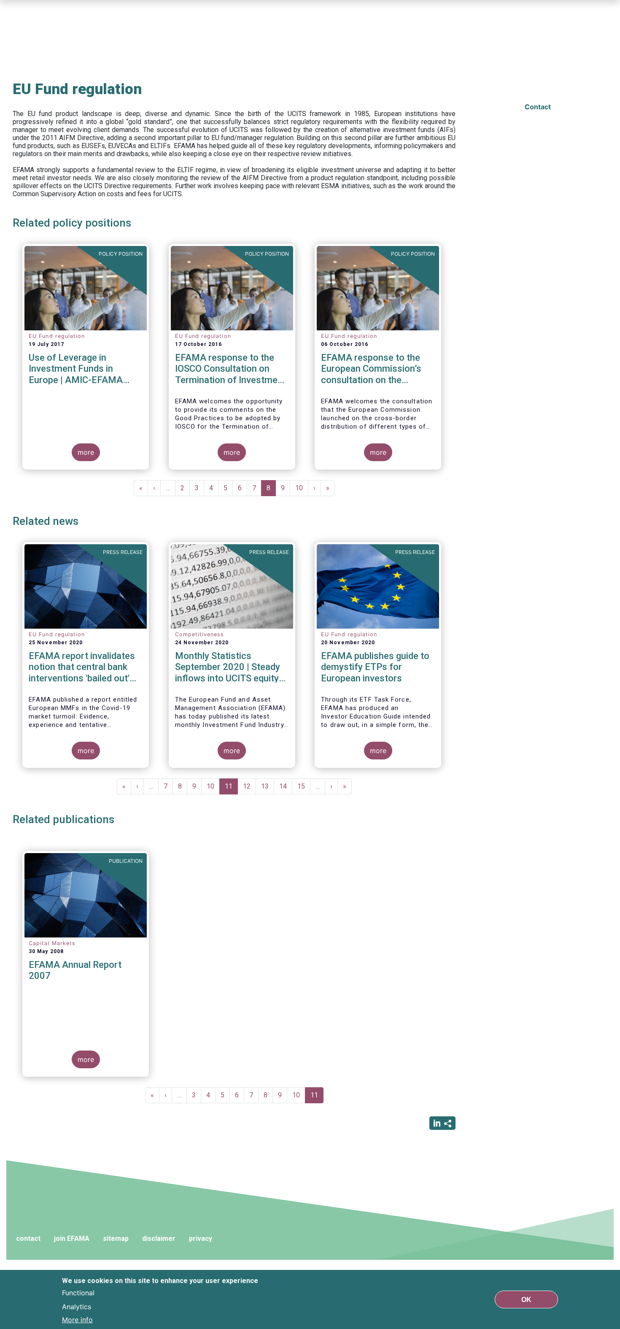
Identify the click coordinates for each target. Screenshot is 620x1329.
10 (301, 488)
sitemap (116, 1238)
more (86, 452)
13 (267, 786)
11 (231, 788)
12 (249, 786)
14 (285, 786)
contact (28, 1238)
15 (303, 786)
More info (77, 1319)
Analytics (76, 1306)
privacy (200, 1238)
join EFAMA (71, 1238)
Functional (78, 1292)
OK (526, 1299)
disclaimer (158, 1238)
